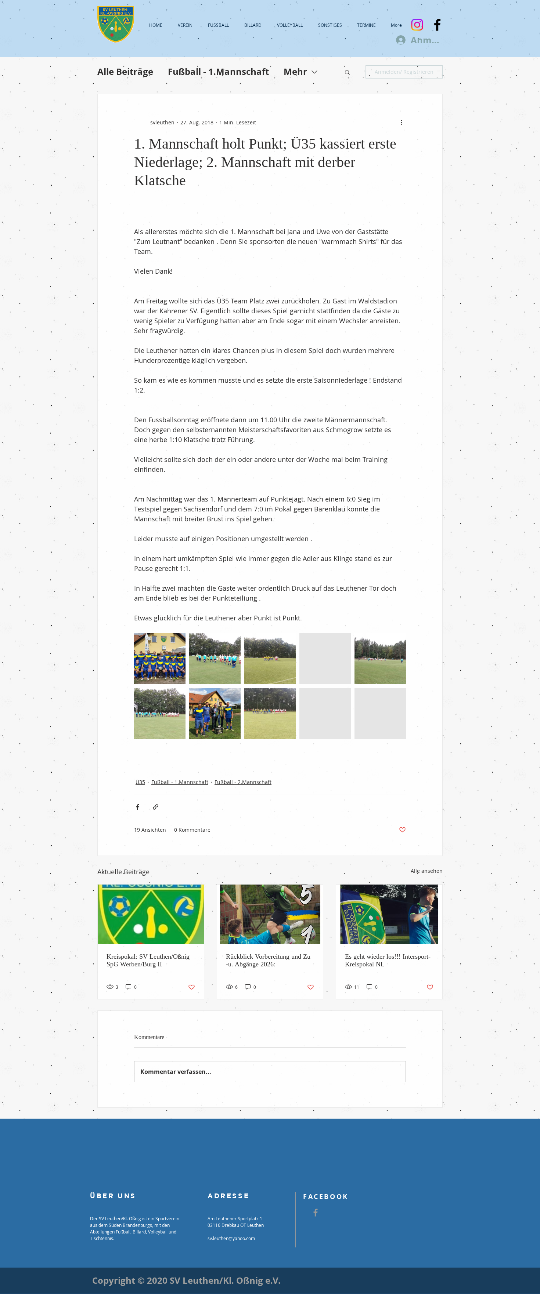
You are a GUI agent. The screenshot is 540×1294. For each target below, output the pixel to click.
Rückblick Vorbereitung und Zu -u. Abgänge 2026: (268, 960)
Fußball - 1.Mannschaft (218, 72)
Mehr (295, 72)
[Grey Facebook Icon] (315, 1212)
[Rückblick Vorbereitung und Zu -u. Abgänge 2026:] (270, 914)
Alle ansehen (427, 870)
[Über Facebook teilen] (137, 806)
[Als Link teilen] (155, 806)
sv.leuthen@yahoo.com (231, 1238)
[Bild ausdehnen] (160, 658)
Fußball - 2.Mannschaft (243, 782)
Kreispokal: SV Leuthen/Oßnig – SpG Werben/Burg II (151, 960)
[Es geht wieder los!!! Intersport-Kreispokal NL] (389, 914)
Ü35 (140, 782)
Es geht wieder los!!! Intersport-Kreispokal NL (388, 960)
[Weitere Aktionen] (401, 122)
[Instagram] (417, 25)
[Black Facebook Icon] (437, 25)
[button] (347, 72)
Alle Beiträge (125, 72)
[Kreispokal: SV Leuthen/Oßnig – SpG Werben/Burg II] (151, 914)
